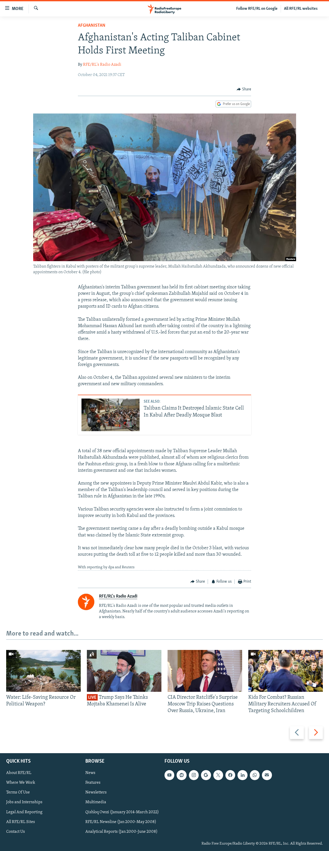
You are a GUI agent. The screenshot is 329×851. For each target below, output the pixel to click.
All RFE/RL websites (301, 9)
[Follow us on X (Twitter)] (218, 775)
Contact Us (15, 831)
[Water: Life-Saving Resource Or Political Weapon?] (43, 671)
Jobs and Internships (24, 802)
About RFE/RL (18, 773)
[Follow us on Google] (206, 775)
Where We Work (20, 783)
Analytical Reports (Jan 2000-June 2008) (121, 831)
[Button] (244, 89)
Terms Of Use (18, 792)
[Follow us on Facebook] (230, 775)
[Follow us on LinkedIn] (242, 775)
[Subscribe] (267, 775)
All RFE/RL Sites (20, 822)
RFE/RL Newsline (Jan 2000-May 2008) (120, 822)
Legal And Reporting (24, 812)
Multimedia (95, 802)
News (90, 773)
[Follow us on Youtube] (169, 775)
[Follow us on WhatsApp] (255, 775)
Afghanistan (91, 25)
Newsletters (96, 792)
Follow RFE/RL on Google (257, 9)
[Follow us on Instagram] (194, 775)
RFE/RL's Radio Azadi (102, 65)
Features (92, 783)
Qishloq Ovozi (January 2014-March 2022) (122, 812)
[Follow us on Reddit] (181, 775)
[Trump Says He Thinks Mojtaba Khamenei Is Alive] (124, 671)
